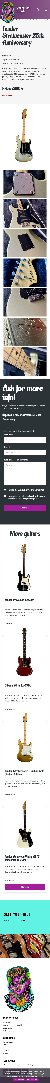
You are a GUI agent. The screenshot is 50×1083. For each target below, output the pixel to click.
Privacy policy (7, 1028)
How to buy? (7, 1022)
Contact (5, 1054)
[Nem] (46, 1076)
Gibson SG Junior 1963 (18, 685)
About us (6, 1051)
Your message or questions (16, 460)
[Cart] (37, 9)
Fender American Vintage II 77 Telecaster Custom (22, 858)
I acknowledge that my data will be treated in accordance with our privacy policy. (26, 497)
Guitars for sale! (8, 1042)
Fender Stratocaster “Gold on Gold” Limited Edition (25, 772)
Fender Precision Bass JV (19, 600)
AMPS (5, 1045)
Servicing (6, 1048)
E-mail (7, 447)
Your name (9, 435)
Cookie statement (9, 1031)
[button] (46, 10)
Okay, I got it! (19, 1079)
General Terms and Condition (13, 1025)
